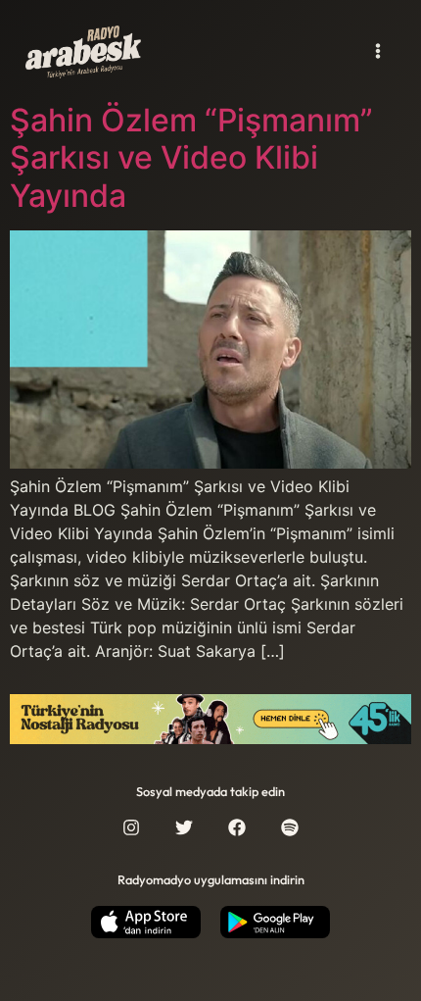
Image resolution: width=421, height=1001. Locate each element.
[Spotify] (289, 827)
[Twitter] (184, 827)
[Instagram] (131, 827)
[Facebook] (236, 827)
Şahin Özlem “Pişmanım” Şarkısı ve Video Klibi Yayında (191, 158)
